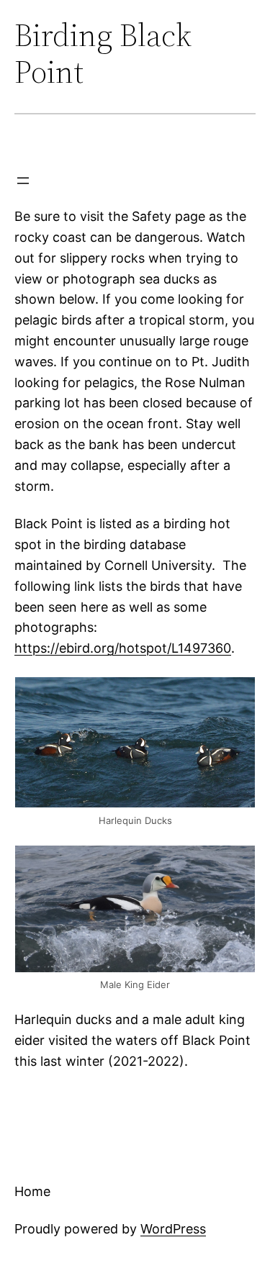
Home (32, 1191)
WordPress (173, 1228)
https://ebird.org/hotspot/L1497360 (122, 648)
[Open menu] (23, 180)
